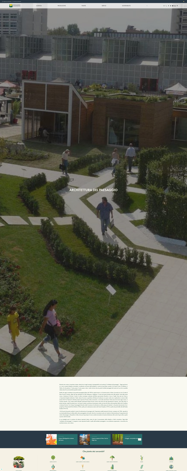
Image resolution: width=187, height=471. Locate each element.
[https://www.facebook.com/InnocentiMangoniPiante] (168, 5)
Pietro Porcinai (62, 394)
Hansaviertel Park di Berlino (71, 407)
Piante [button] (84, 6)
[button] (147, 6)
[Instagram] (170, 5)
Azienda (39, 6)
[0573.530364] (166, 5)
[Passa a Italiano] (184, 1)
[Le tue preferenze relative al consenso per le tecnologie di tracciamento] (2, 469)
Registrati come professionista (7, 1)
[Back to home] (15, 6)
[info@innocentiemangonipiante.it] (164, 5)
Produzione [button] (62, 6)
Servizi (104, 6)
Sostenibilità (126, 6)
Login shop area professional (17, 1)
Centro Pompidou (102, 407)
